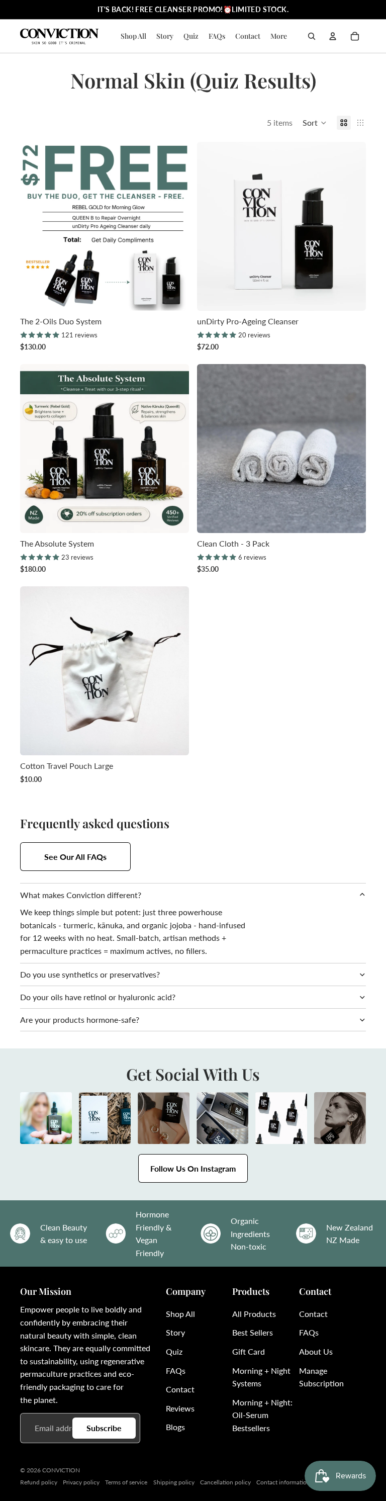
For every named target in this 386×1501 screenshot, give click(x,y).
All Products (254, 1313)
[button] (315, 123)
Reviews (180, 1408)
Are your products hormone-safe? (79, 1019)
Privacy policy (81, 1482)
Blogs (175, 1427)
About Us (316, 1351)
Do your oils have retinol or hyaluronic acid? (97, 997)
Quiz (174, 1351)
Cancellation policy (225, 1482)
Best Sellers (252, 1332)
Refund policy (38, 1482)
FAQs (175, 1370)
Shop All (180, 1313)
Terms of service (126, 1482)
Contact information (283, 1482)
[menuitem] (278, 36)
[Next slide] (174, 226)
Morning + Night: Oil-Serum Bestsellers (262, 1415)
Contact (180, 1389)
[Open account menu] (333, 36)
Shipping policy (174, 1482)
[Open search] (312, 36)
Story (175, 1332)
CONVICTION (61, 1470)
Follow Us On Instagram (193, 1168)
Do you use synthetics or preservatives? (90, 974)
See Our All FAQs (75, 856)
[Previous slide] (35, 226)
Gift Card (248, 1351)
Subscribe (104, 1428)
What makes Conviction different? (80, 895)
